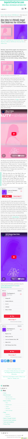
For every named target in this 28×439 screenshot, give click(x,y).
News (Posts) (8, 15)
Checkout (8, 414)
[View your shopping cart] (25, 8)
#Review (8, 41)
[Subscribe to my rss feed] (1, 9)
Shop (4, 412)
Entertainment (17, 40)
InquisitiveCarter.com (14, 2)
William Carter (4, 43)
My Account (8, 416)
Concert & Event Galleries (9, 420)
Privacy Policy (6, 424)
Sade (17, 99)
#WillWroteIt (15, 15)
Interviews (8, 408)
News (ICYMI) (7, 401)
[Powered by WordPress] (22, 435)
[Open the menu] (23, 9)
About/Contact (7, 395)
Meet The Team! (9, 397)
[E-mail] (3, 9)
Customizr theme (17, 437)
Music (22, 40)
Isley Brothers (15, 217)
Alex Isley (19, 41)
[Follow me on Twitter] (4, 9)
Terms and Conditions (8, 422)
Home (2, 15)
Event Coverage (9, 410)
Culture (7, 406)
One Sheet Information (10, 398)
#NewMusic (3, 41)
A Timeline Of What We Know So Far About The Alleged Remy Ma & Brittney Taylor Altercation (14, 372)
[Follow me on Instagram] (6, 9)
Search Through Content (9, 418)
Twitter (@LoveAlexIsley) (7, 285)
